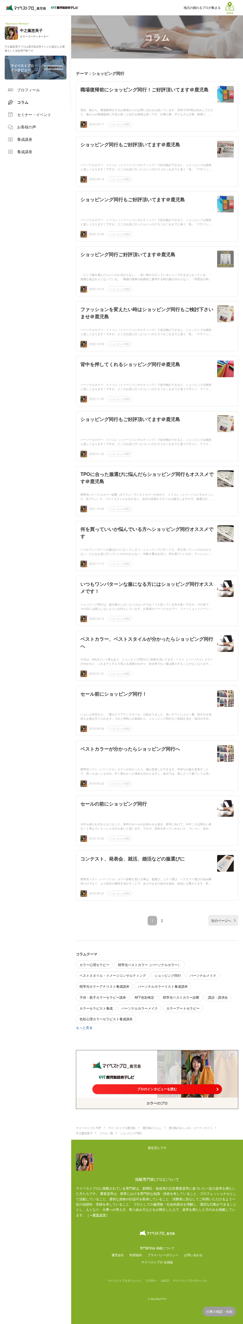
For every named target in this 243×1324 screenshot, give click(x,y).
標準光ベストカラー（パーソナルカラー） (149, 964)
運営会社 (118, 1255)
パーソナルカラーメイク (139, 1008)
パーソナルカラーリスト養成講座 (163, 986)
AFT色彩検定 (144, 997)
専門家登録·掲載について (157, 1248)
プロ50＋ (151, 1280)
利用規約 (136, 1255)
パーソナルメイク (203, 975)
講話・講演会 (218, 997)
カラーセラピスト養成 (96, 1008)
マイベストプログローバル (190, 1280)
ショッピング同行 (119, 124)
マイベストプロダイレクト (124, 1280)
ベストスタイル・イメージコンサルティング (112, 975)
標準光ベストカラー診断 (181, 997)
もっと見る (84, 1027)
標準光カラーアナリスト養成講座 (104, 986)
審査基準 (99, 1214)
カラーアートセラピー (183, 1008)
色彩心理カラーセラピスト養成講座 (106, 1018)
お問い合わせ (193, 1255)
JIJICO (165, 1280)
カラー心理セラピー (94, 964)
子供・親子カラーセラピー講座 (102, 997)
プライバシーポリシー (163, 1255)
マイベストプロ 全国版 (157, 1262)
